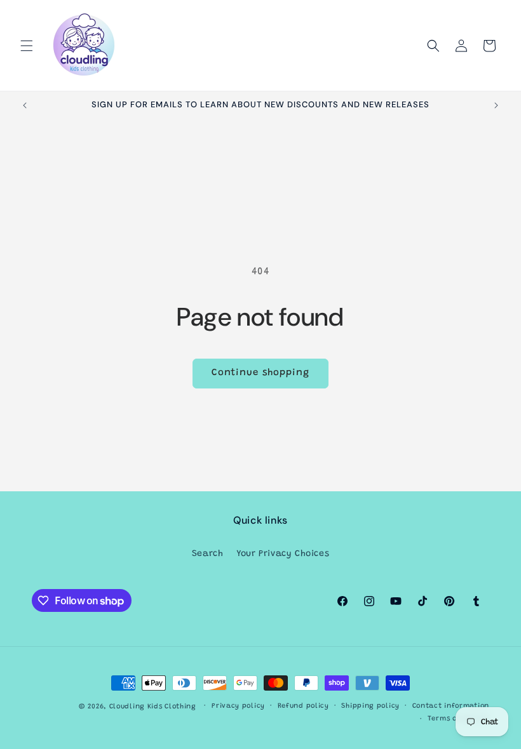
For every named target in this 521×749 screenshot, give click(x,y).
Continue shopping (260, 373)
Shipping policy (370, 706)
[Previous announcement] (25, 105)
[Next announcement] (496, 105)
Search (208, 554)
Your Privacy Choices (282, 554)
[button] (27, 46)
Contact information (450, 706)
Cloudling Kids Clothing (152, 706)
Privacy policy (238, 706)
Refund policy (303, 706)
